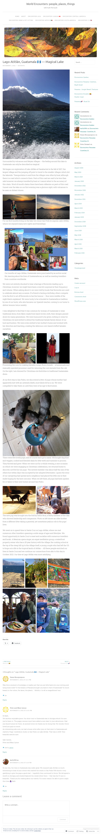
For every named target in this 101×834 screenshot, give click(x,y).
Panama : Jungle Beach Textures (86, 89)
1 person (11, 747)
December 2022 (80, 186)
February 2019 (79, 213)
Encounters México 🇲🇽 (43, 20)
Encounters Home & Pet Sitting (21, 20)
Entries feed (78, 292)
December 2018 (80, 222)
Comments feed (80, 297)
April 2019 (78, 204)
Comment (63, 819)
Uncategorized (79, 268)
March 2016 (78, 248)
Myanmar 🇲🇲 (6, 662)
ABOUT (23, 16)
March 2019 (78, 208)
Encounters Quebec (81, 77)
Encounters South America (65, 20)
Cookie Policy (37, 830)
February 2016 (79, 253)
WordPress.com (80, 301)
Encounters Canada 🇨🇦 (51, 16)
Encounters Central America (74, 16)
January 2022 (79, 195)
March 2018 (78, 239)
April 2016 (78, 244)
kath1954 (21, 65)
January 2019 (79, 217)
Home (17, 16)
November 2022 (80, 190)
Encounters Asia (34, 16)
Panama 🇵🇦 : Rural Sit (82, 101)
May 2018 (77, 235)
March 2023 (78, 177)
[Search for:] (84, 62)
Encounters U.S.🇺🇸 (85, 20)
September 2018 (80, 226)
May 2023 (77, 172)
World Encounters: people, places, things (50, 3)
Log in (76, 288)
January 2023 (79, 181)
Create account (79, 283)
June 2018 (78, 230)
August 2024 (78, 168)
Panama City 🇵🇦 (65, 662)
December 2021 (79, 199)
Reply (5, 700)
